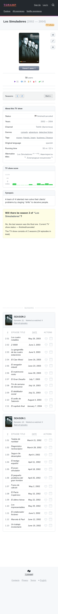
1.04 (7, 462)
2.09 (7, 393)
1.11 (7, 513)
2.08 (7, 385)
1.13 (7, 525)
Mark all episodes (20, 323)
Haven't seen (28, 68)
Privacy (25, 580)
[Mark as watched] (51, 338)
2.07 (7, 379)
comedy (24, 132)
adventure (33, 132)
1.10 (7, 506)
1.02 (7, 447)
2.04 (7, 359)
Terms (33, 580)
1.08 (7, 494)
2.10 (7, 400)
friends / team (29, 137)
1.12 (7, 519)
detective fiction (46, 132)
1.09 (7, 500)
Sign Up (37, 5)
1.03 (7, 455)
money (19, 137)
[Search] (54, 5)
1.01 (7, 440)
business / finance (45, 137)
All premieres (18, 11)
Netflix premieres (34, 11)
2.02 (7, 345)
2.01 (7, 338)
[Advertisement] (29, 272)
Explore (7, 11)
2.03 (7, 352)
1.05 (7, 469)
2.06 (7, 373)
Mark (47, 96)
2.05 (7, 366)
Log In (45, 5)
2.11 (7, 406)
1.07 (7, 486)
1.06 (7, 478)
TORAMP (10, 5)
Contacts (15, 580)
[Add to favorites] (46, 338)
